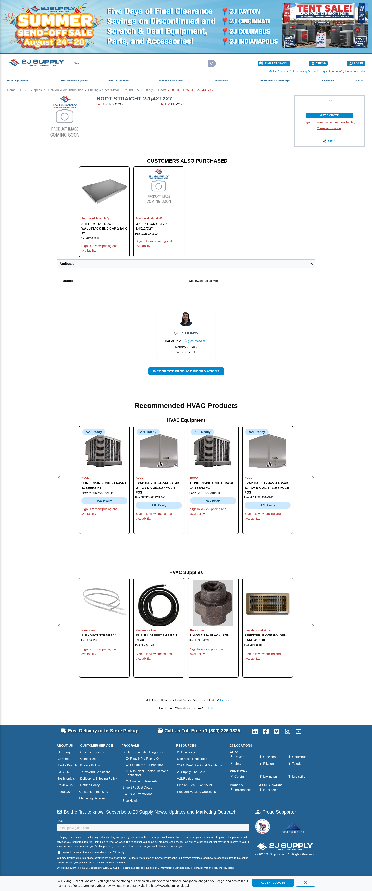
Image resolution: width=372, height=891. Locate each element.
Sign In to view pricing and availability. (329, 122)
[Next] (313, 480)
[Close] (305, 883)
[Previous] (59, 480)
